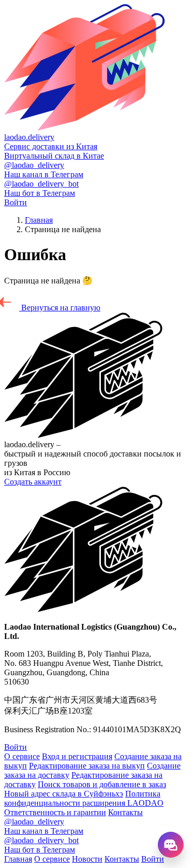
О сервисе (22, 756)
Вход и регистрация (77, 756)
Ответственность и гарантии (55, 812)
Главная (39, 220)
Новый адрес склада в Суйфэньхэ (63, 793)
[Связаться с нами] (171, 845)
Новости (87, 859)
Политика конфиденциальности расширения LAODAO (83, 798)
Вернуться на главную (59, 307)
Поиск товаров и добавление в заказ (102, 784)
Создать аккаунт (33, 481)
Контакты (125, 812)
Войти (15, 202)
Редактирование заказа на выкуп (87, 765)
